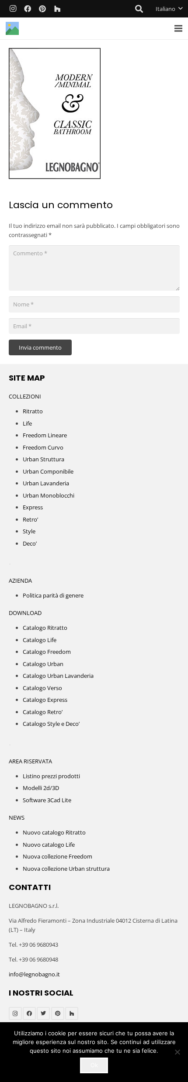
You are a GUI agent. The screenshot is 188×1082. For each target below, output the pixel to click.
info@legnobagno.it (34, 974)
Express (33, 507)
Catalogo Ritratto (45, 628)
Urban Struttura (43, 459)
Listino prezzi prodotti (51, 776)
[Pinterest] (42, 9)
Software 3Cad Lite (47, 800)
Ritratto (33, 411)
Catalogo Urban (43, 664)
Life (27, 423)
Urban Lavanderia (46, 483)
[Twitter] (43, 1013)
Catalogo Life (39, 640)
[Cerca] (139, 8)
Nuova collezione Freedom (57, 856)
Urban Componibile (48, 471)
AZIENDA (20, 580)
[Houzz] (57, 9)
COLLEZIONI (25, 396)
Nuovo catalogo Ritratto (54, 832)
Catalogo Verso (42, 688)
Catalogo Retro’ (43, 712)
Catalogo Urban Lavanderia (58, 676)
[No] (177, 1052)
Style (29, 531)
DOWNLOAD (25, 613)
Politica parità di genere (53, 595)
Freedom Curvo (43, 447)
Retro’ (30, 519)
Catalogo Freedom (47, 652)
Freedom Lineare (45, 435)
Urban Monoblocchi (48, 495)
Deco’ (30, 543)
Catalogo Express (45, 700)
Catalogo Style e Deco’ (51, 724)
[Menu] (178, 28)
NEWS (16, 817)
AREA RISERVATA (30, 761)
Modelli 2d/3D (41, 788)
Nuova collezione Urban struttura (66, 868)
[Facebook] (28, 9)
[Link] (12, 28)
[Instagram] (13, 9)
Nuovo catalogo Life (49, 844)
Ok (94, 1064)
